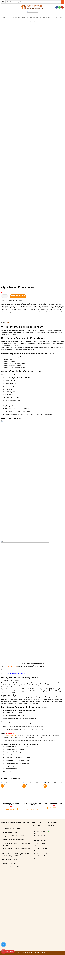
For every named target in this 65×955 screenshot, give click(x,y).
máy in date (17, 304)
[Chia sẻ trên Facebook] (5, 316)
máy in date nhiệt (58, 307)
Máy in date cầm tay (57, 304)
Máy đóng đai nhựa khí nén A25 (53, 803)
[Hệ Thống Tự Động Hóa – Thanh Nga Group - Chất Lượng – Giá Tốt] (32, 7)
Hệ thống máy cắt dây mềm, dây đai (13, 752)
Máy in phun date (31, 311)
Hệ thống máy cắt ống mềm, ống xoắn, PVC (15, 749)
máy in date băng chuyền (26, 304)
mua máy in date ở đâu (6, 312)
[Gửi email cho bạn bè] (11, 316)
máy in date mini (40, 307)
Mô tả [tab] (3, 322)
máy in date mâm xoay (30, 307)
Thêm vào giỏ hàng (18, 296)
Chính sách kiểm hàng (40, 856)
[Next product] (31, 20)
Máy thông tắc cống (8, 766)
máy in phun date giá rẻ (55, 311)
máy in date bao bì (47, 304)
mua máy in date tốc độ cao (21, 707)
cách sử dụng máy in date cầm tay (44, 303)
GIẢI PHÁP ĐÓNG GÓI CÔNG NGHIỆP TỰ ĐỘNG (29, 17)
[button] (2, 7)
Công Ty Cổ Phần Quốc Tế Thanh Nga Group (35, 952)
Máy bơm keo (7, 771)
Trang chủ (6, 17)
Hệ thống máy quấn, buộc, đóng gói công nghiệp (16, 757)
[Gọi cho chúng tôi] (59, 7)
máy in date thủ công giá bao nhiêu (9, 309)
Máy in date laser (21, 307)
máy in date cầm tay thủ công (39, 306)
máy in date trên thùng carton (10, 311)
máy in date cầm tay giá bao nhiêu (9, 306)
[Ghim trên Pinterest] (14, 316)
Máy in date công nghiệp (52, 306)
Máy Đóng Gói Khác (55, 17)
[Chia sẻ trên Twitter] (8, 316)
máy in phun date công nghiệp (43, 311)
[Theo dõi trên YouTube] (62, 7)
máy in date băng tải (37, 304)
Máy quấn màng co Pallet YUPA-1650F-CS (32, 804)
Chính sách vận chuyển (40, 853)
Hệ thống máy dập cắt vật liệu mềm (13, 754)
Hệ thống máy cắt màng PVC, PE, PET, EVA (15, 746)
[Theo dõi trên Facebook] (56, 7)
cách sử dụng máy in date (30, 303)
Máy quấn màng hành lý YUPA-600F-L (11, 804)
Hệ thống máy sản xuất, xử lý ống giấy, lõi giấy (16, 760)
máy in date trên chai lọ (49, 309)
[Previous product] (34, 20)
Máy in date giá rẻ (12, 307)
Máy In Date (19, 300)
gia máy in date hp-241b (8, 304)
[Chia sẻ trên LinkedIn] (17, 316)
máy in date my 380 (49, 307)
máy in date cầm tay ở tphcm (24, 306)
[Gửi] (62, 1)
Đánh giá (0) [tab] (9, 322)
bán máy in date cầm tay (17, 303)
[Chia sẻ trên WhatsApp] (2, 316)
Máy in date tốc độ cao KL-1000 (25, 309)
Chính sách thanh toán (40, 858)
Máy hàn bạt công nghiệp (10, 768)
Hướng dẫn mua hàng (40, 840)
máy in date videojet (22, 311)
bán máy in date (7, 303)
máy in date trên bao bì (38, 309)
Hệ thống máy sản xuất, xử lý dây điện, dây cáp (16, 763)
